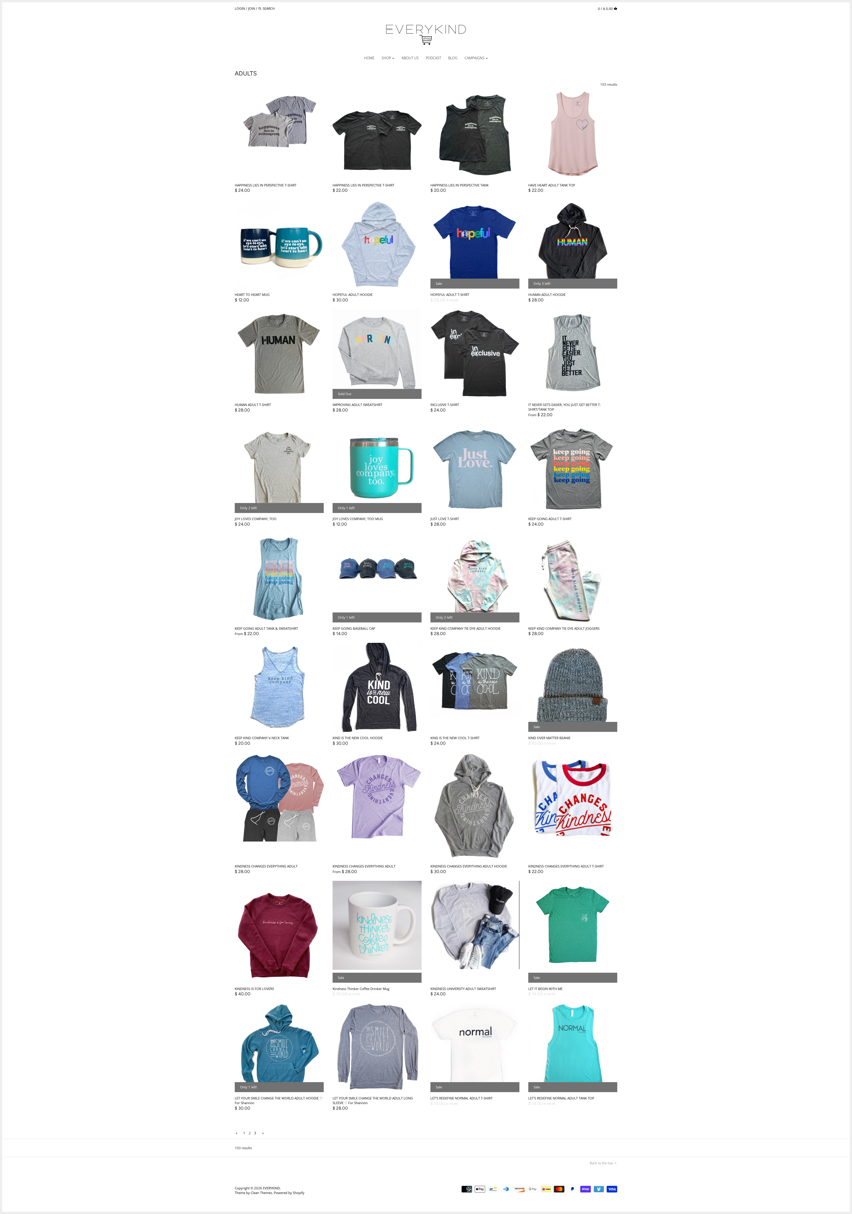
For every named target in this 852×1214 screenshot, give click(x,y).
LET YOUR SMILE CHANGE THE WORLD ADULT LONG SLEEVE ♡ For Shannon (373, 1100)
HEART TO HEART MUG (252, 294)
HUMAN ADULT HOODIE (547, 294)
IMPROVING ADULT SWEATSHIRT (357, 404)
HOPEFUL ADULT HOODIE (353, 294)
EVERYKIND (271, 1188)
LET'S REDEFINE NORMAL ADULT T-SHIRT (461, 1098)
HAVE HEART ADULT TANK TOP (551, 185)
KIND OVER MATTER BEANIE (549, 738)
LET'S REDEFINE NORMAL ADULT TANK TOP (561, 1098)
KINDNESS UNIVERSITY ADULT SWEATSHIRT (463, 988)
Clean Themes (261, 1192)
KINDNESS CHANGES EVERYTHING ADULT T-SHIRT (566, 866)
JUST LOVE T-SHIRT (444, 519)
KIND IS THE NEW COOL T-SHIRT (454, 738)
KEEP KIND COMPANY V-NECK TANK (262, 738)
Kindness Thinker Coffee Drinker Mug (361, 988)
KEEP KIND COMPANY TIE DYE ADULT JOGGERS (564, 628)
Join (251, 8)
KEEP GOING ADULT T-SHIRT (550, 519)
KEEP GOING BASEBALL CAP (354, 628)
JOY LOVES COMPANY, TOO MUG (358, 519)
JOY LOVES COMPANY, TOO (255, 519)
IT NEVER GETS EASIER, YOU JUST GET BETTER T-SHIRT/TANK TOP (564, 407)
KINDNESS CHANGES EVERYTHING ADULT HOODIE (468, 866)
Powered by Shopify (289, 1192)
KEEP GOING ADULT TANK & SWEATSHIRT (266, 628)
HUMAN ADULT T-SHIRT (253, 404)
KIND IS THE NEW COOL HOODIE (358, 738)
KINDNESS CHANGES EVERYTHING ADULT (266, 866)
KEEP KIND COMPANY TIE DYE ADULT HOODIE (465, 628)
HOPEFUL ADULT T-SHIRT (449, 294)
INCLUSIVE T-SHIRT (444, 404)
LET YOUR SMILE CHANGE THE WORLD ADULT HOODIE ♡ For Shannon (278, 1100)
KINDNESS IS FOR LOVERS (254, 988)
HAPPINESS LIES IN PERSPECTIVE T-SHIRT (265, 185)
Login (240, 8)
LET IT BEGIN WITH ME (545, 988)
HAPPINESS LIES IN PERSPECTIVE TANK (459, 185)
